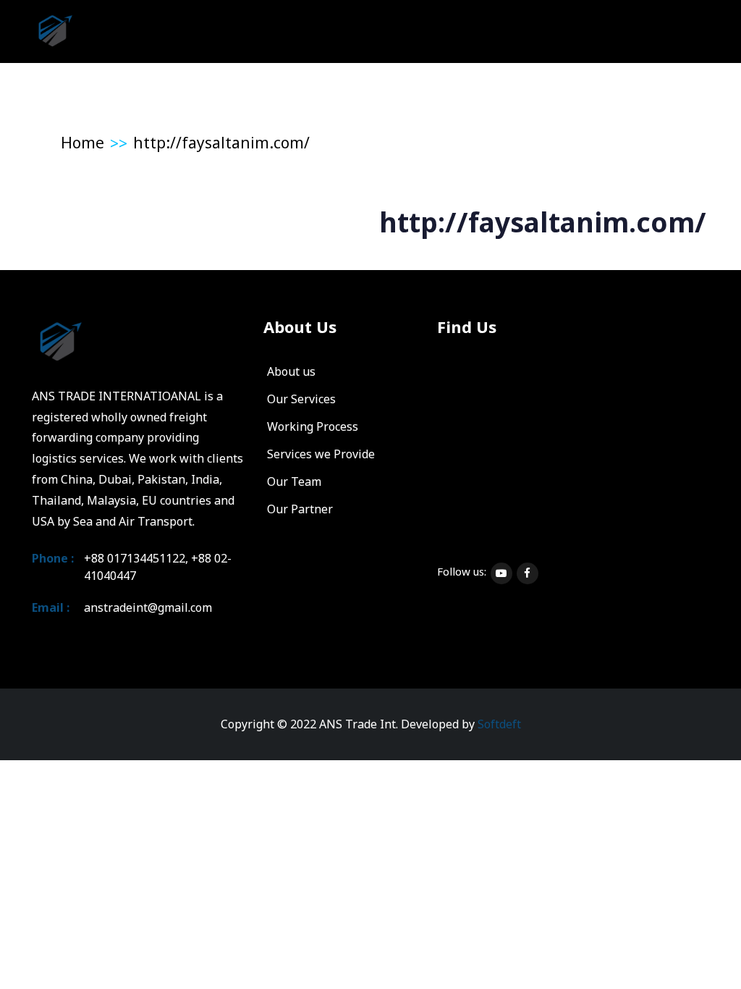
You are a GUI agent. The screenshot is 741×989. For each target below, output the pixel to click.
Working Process (312, 426)
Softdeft (499, 724)
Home (82, 142)
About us (291, 371)
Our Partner (300, 509)
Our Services (301, 399)
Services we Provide (321, 454)
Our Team (294, 481)
